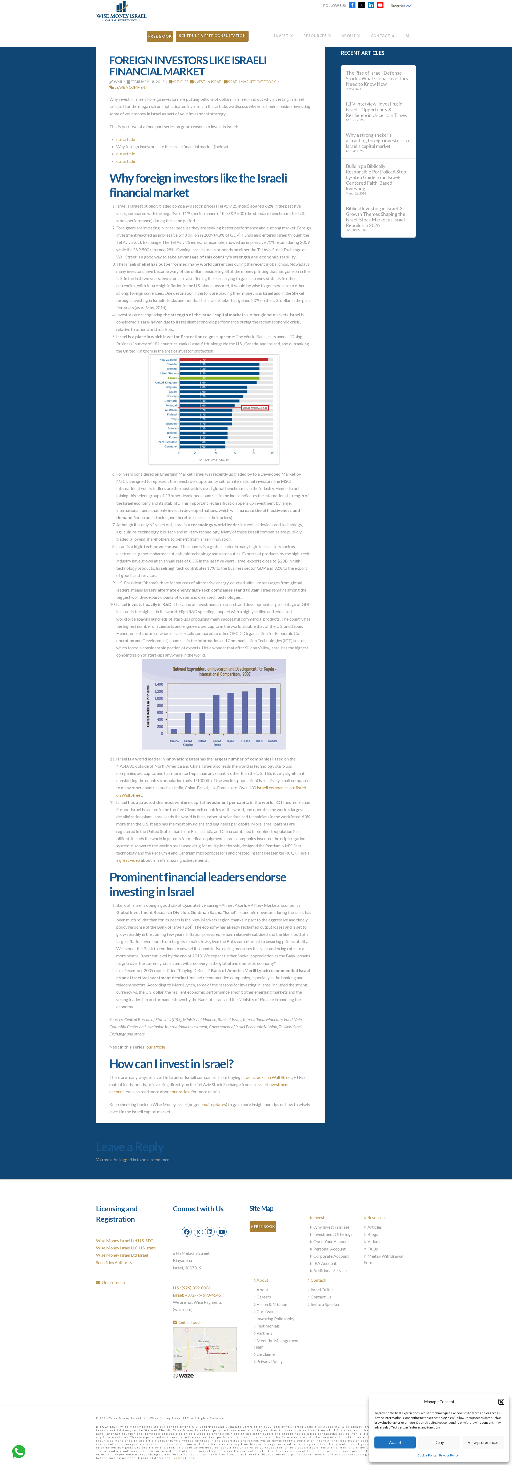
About (262, 1279)
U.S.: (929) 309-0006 (192, 1287)
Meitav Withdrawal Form (383, 1259)
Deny (439, 1442)
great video (129, 860)
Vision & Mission (272, 1304)
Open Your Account (331, 1241)
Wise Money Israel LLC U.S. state (126, 1247)
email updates (213, 1104)
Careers (264, 1296)
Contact (318, 1279)
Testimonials (268, 1325)
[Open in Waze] (183, 1375)
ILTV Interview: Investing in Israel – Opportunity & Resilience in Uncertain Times (376, 109)
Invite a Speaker (325, 1304)
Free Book (264, 1226)
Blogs (372, 1234)
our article (125, 139)
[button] (501, 1402)
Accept (395, 1442)
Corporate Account (331, 1255)
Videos (373, 1241)
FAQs (372, 1248)
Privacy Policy (449, 1455)
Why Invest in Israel (331, 1226)
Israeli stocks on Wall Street (266, 1077)
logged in (127, 1159)
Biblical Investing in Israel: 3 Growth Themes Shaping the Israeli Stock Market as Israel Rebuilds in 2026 (375, 217)
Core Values (267, 1311)
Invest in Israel (208, 81)
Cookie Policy (427, 1455)
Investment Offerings (333, 1234)
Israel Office (322, 1289)
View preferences (483, 1442)
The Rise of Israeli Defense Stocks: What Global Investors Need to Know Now (377, 78)
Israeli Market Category (251, 81)
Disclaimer (266, 1354)
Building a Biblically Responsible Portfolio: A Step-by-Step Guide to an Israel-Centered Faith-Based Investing (377, 177)
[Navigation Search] (408, 34)
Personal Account (329, 1248)
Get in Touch (112, 1282)
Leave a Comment (131, 87)
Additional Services (331, 1270)
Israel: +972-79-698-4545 (197, 1294)
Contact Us (321, 1296)
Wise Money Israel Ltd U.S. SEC (124, 1240)
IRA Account (325, 1263)
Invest (319, 1217)
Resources (376, 1217)
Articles (180, 81)
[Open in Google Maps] (205, 1349)
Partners (264, 1333)
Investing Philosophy (275, 1318)
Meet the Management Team (276, 1343)
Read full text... (185, 1457)
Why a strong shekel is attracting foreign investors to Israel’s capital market (377, 140)
